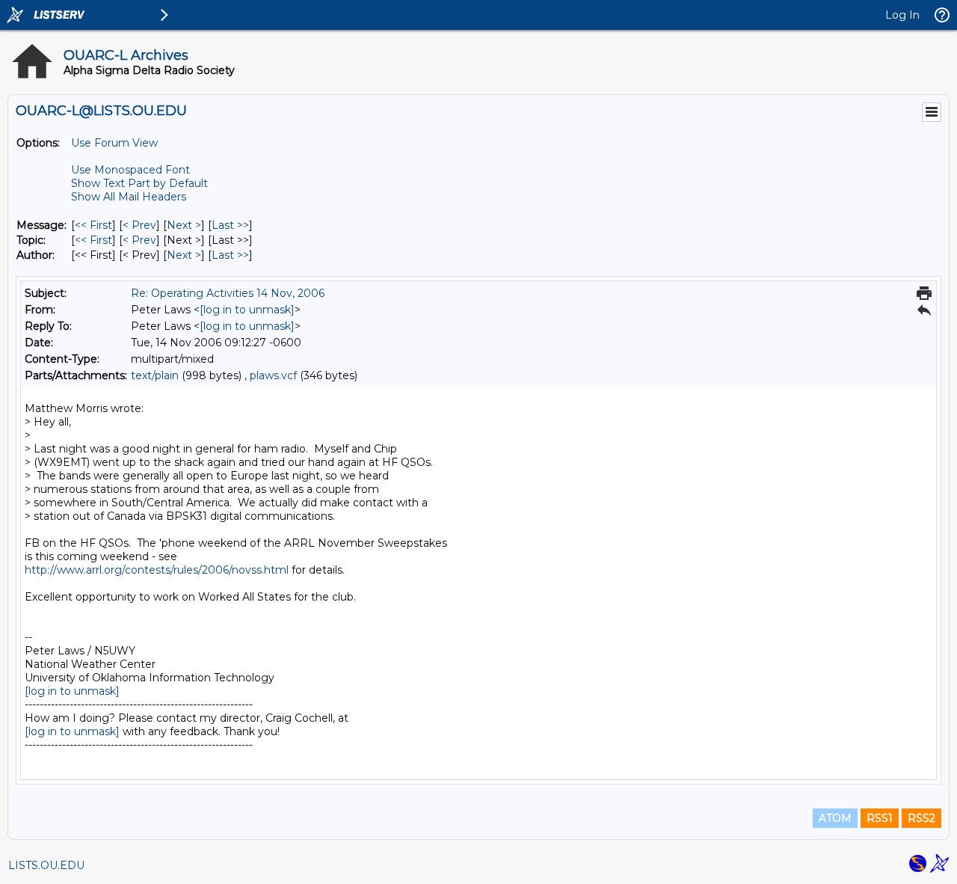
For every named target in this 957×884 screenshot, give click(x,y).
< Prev (139, 225)
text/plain (155, 375)
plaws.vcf (273, 375)
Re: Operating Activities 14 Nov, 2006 (227, 293)
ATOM (835, 818)
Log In (902, 15)
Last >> (230, 225)
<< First (93, 225)
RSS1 (880, 818)
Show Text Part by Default (139, 183)
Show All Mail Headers (128, 196)
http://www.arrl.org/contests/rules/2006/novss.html (157, 570)
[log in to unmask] (247, 309)
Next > (184, 225)
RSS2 (921, 818)
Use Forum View (114, 143)
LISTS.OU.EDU (46, 865)
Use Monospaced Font (130, 170)
